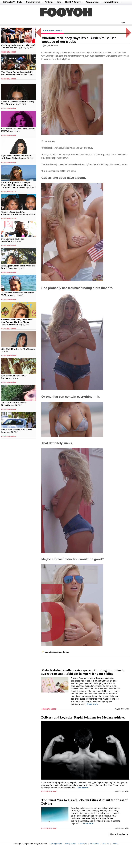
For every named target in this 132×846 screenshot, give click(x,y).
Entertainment (33, 2)
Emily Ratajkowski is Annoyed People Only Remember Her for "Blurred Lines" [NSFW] (16, 185)
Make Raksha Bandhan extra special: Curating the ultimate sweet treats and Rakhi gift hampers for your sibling (82, 671)
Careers (115, 844)
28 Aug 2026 (9, 2)
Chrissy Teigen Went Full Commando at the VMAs (13, 213)
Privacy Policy (70, 844)
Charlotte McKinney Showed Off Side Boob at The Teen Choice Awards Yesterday (16, 322)
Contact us (83, 844)
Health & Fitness (73, 2)
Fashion (48, 2)
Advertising (94, 844)
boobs (66, 652)
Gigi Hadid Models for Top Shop (16, 349)
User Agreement (56, 844)
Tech (19, 2)
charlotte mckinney (53, 652)
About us (105, 844)
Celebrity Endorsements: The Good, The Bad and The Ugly (18, 46)
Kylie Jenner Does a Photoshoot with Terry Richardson (16, 156)
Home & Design (110, 2)
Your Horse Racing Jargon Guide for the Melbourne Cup (17, 73)
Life (59, 2)
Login (123, 22)
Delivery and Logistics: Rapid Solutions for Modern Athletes (83, 717)
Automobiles (92, 2)
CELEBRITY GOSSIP (8, 52)
